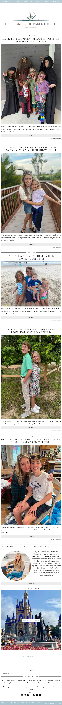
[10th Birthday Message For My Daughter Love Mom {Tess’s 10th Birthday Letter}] (31, 232)
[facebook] (28, 695)
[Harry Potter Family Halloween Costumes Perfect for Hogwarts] (31, 124)
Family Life (16, 1)
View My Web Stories (31, 657)
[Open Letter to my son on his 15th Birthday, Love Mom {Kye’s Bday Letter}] (31, 524)
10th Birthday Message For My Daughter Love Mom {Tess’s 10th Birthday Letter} (31, 149)
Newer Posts (9, 546)
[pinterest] (34, 695)
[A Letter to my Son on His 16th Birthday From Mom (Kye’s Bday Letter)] (31, 418)
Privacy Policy (30, 702)
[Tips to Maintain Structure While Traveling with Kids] (31, 306)
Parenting (6, 1)
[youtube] (37, 695)
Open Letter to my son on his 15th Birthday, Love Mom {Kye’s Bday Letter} (31, 441)
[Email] (40, 695)
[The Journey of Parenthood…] (31, 19)
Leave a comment (56, 138)
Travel (25, 1)
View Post (31, 135)
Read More (31, 583)
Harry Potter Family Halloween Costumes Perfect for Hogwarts (31, 40)
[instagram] (25, 695)
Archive (38, 1)
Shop (31, 1)
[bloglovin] (31, 695)
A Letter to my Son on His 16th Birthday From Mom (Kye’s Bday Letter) (31, 331)
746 (35, 546)
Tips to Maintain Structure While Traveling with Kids (31, 257)
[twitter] (22, 695)
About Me (47, 1)
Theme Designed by (53, 703)
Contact (56, 1)
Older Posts (43, 546)
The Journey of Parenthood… (14, 702)
